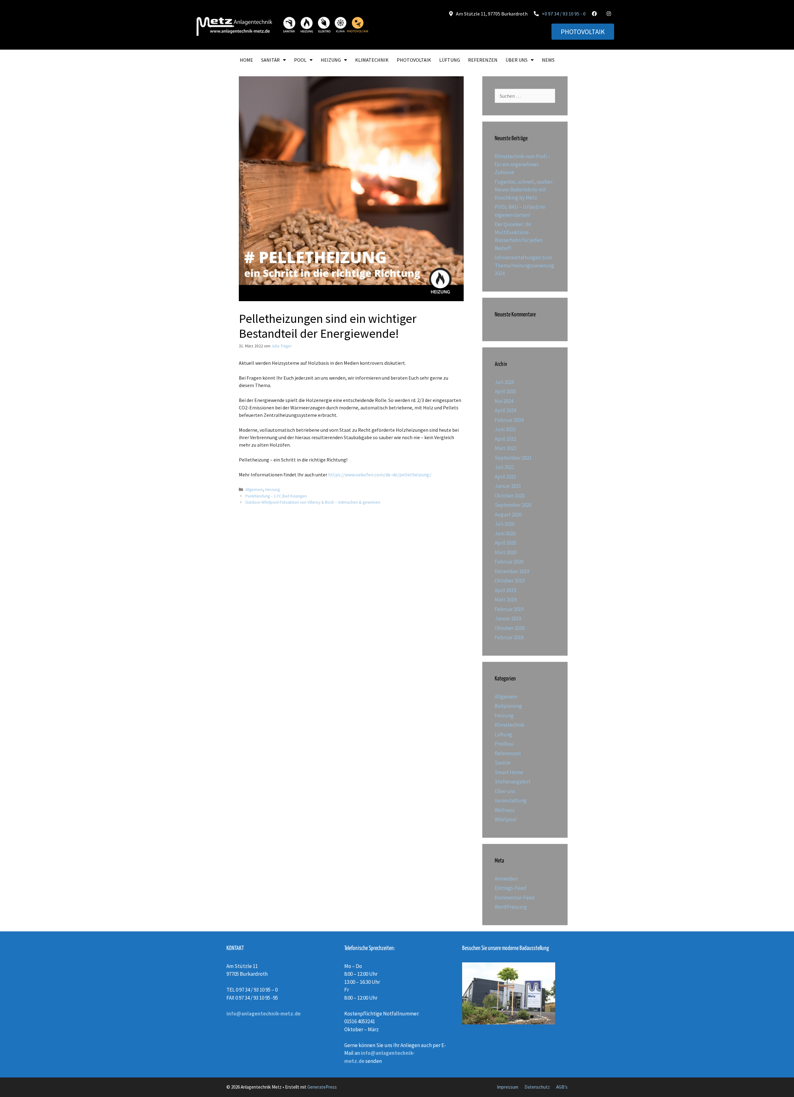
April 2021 (505, 476)
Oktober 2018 (509, 628)
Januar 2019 (508, 618)
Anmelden (506, 878)
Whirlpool (505, 819)
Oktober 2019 (509, 580)
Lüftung (503, 734)
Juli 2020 (504, 523)
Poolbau (504, 743)
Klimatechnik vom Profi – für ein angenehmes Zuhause (523, 164)
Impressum (507, 1087)
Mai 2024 (504, 401)
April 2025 (505, 391)
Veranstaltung (511, 800)
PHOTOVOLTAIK (414, 60)
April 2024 (505, 410)
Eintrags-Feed (510, 888)
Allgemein (254, 489)
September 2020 (513, 505)
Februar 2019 (509, 609)
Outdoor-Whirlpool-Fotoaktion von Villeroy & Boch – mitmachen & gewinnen (312, 502)
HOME (246, 60)
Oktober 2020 (509, 495)
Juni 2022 (505, 429)
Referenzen (508, 753)
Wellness (505, 810)
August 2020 (508, 514)
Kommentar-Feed (515, 897)
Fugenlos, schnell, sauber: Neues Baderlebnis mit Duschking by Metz (524, 189)
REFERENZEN (482, 60)
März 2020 (505, 552)
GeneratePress (322, 1087)
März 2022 (505, 448)
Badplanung (508, 705)
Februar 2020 (509, 561)
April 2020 (505, 542)
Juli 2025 (504, 382)
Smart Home (509, 772)
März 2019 (505, 599)
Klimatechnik (509, 724)
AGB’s (562, 1087)
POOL (300, 60)
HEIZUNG (331, 60)
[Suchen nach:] (525, 95)
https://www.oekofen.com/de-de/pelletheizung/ (379, 474)
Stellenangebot (512, 781)
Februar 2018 (509, 637)
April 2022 (505, 438)
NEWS (548, 60)
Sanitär (503, 762)
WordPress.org (511, 906)
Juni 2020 (505, 533)
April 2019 (505, 590)
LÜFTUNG (449, 60)
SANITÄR (270, 60)
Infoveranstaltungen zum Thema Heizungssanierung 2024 (524, 265)
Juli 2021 (504, 467)
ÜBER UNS (517, 60)
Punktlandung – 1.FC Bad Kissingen (276, 496)
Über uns (505, 791)
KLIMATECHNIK (372, 60)
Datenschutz (537, 1087)
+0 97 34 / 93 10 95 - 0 (564, 14)
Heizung (272, 489)
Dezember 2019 (512, 571)
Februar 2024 (509, 420)
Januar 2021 (508, 486)
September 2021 (513, 457)
